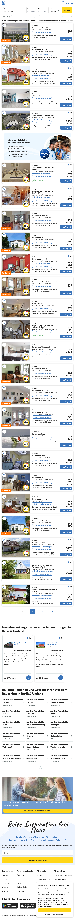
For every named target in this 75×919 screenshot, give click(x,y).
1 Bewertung (45, 75)
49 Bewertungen (47, 595)
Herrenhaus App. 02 (40, 412)
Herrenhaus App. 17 (40, 477)
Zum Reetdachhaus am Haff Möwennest (42, 169)
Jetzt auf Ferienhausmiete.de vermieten (37, 810)
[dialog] (54, 899)
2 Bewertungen (46, 547)
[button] (72, 2)
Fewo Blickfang (38, 304)
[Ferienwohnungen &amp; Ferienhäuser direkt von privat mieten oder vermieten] (3, 2)
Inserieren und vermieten (63, 875)
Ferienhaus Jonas (38, 434)
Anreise (30, 9)
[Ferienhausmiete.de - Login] (68, 2)
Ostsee (4, 879)
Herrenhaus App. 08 (40, 216)
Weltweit (5, 887)
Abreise (41, 9)
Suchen (67, 10)
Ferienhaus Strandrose (41, 94)
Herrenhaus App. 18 (40, 456)
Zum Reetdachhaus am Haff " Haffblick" (43, 192)
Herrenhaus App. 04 (40, 50)
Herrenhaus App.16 (39, 499)
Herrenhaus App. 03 (40, 28)
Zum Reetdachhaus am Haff (42, 116)
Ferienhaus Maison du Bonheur (44, 347)
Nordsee (5, 875)
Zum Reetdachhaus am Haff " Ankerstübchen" (43, 326)
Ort (5, 9)
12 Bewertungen (47, 571)
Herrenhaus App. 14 (40, 237)
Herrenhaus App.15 (39, 259)
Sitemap (5, 891)
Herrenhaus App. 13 (40, 390)
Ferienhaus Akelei (39, 71)
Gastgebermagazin (61, 879)
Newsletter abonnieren (37, 860)
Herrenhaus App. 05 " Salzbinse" (44, 282)
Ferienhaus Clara (38, 543)
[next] (47, 611)
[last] (52, 611)
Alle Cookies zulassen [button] (54, 910)
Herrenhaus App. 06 (40, 521)
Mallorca (5, 883)
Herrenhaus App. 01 (40, 369)
